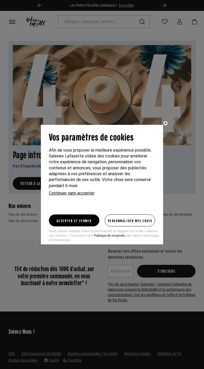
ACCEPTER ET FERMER (74, 220)
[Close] (165, 123)
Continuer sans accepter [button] (72, 193)
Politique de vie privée (109, 236)
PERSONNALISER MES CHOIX (130, 220)
